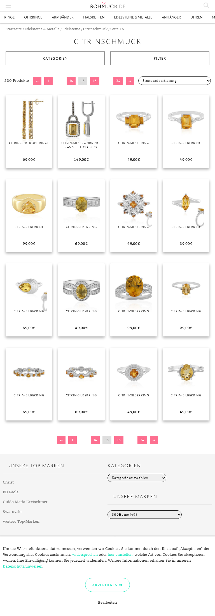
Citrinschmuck (95, 29)
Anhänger (171, 17)
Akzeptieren (105, 585)
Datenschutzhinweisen (22, 566)
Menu (8, 5)
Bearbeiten (107, 603)
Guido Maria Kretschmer (25, 502)
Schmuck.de (107, 5)
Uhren (196, 17)
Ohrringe (33, 17)
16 (95, 81)
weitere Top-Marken (21, 522)
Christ (8, 482)
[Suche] (206, 5)
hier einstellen (120, 555)
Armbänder (63, 17)
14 (71, 81)
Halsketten (93, 17)
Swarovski (12, 512)
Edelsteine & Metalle (133, 17)
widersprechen (85, 555)
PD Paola (10, 492)
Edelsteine (71, 29)
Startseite (14, 29)
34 (118, 81)
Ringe (9, 17)
